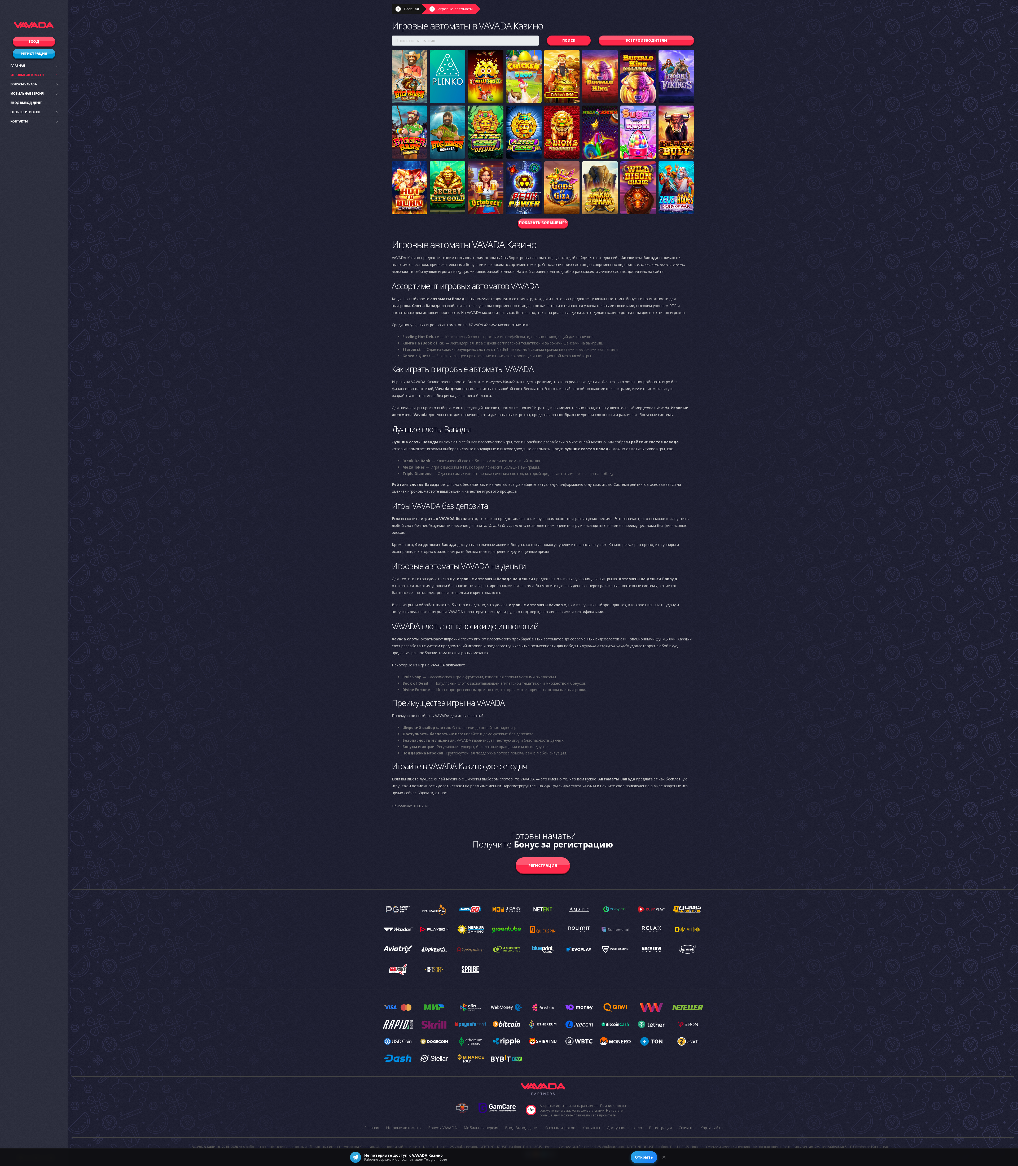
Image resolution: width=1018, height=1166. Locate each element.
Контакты (19, 121)
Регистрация (34, 53)
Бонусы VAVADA (23, 84)
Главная (17, 65)
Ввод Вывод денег (26, 103)
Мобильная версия (27, 93)
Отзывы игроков (25, 112)
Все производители (646, 40)
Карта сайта (711, 1127)
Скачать (686, 1127)
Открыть (644, 1157)
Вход (33, 41)
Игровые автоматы (27, 75)
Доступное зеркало (624, 1127)
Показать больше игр (543, 222)
